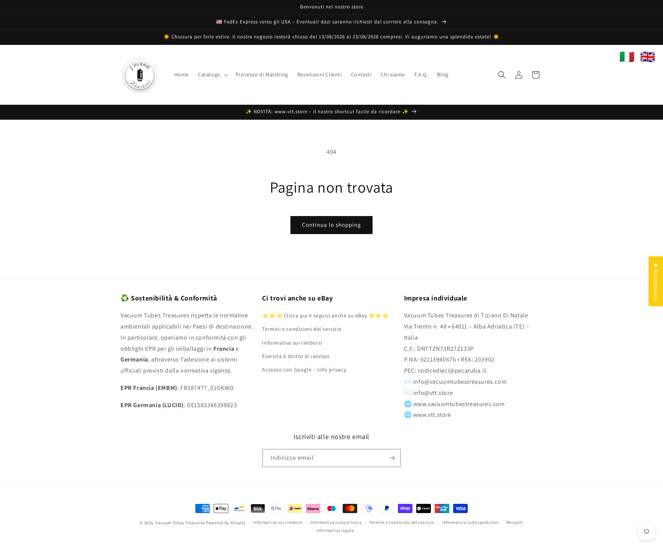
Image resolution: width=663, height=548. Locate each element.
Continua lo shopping (331, 224)
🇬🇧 (647, 57)
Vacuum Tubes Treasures (180, 522)
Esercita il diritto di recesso (296, 356)
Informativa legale (335, 530)
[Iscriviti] (391, 458)
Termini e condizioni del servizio (301, 328)
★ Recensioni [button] (656, 281)
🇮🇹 (627, 57)
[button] (212, 74)
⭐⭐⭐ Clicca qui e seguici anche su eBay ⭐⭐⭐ (325, 315)
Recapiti (514, 522)
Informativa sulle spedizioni (470, 522)
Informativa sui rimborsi (292, 342)
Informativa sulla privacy (336, 522)
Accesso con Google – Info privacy (304, 369)
